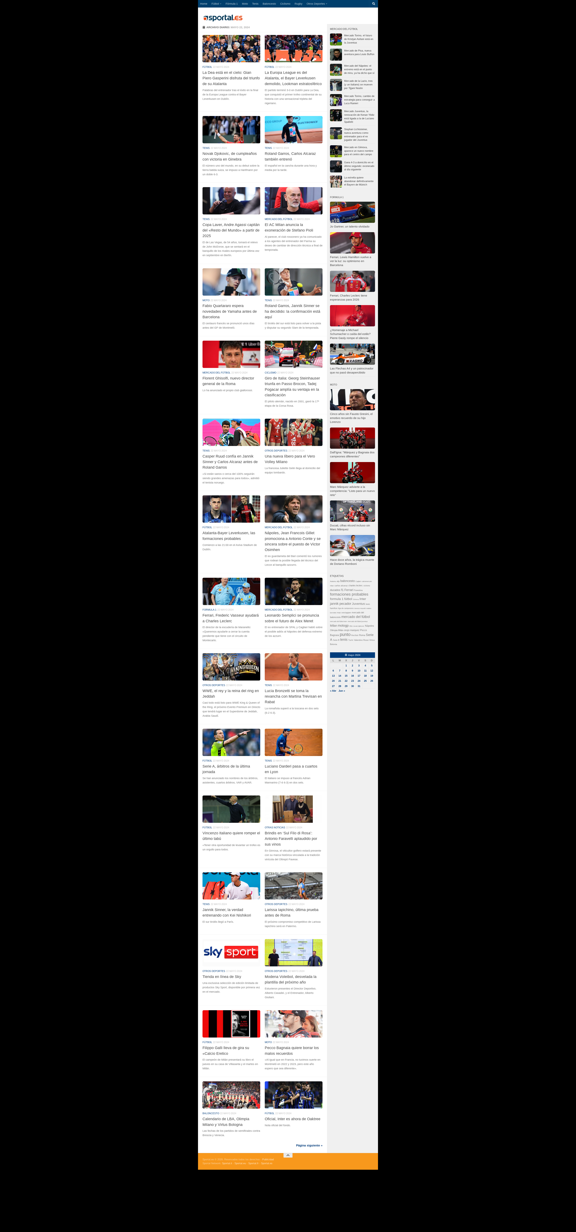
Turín (350, 640)
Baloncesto (269, 3)
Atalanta (333, 581)
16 (352, 675)
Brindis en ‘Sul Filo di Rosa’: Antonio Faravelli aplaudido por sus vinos (291, 838)
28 (339, 686)
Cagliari (358, 581)
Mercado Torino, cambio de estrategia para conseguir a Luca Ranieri (359, 100)
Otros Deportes (316, 3)
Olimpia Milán (336, 630)
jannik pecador (340, 603)
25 (365, 680)
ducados (335, 590)
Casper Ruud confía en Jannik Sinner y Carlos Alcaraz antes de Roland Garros (230, 462)
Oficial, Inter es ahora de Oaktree (292, 1119)
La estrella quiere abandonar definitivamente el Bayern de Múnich (359, 181)
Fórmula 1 (232, 3)
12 (371, 670)
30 (352, 686)
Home (203, 3)
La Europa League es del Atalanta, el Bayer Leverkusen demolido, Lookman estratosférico (293, 78)
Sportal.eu (240, 1163)
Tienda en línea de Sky (221, 976)
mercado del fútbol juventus (358, 621)
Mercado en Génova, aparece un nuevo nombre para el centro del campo (358, 151)
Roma (362, 635)
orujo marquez (351, 630)
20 (333, 680)
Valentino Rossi (361, 640)
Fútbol (215, 3)
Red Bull (354, 635)
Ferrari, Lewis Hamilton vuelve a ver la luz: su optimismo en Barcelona (350, 261)
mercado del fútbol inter (338, 621)
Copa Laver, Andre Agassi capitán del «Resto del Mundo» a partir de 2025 (231, 230)
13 (333, 675)
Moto (245, 3)
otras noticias (275, 827)
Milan (333, 625)
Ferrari (348, 590)
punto (345, 634)
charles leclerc (355, 585)
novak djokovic (358, 626)
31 (359, 686)
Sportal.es (266, 1163)
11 (365, 670)
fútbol (348, 599)
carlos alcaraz (341, 585)
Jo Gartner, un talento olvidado (349, 226)
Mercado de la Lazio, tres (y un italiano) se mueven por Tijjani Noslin (358, 84)
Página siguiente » (309, 1145)
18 (365, 675)
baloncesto (210, 1113)
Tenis (255, 3)
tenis (344, 640)
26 (371, 680)
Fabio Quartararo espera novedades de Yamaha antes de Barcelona (229, 311)
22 (346, 680)
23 (352, 680)
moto (206, 300)
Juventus (358, 603)
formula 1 (337, 599)
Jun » (342, 690)
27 (333, 686)
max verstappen (344, 613)
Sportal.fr (253, 1163)
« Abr (333, 690)
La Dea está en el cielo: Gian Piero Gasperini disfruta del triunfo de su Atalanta (231, 78)
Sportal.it (227, 1163)
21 (339, 680)
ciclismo (366, 586)
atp (338, 581)
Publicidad (268, 1159)
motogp (343, 625)
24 (359, 680)
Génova (356, 599)
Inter (363, 599)
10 (359, 670)
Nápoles (369, 625)
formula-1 (209, 609)
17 (359, 675)
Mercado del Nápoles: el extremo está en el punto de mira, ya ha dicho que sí (359, 69)
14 (339, 675)
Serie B (336, 640)
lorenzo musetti (360, 608)
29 (346, 686)
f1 (342, 590)
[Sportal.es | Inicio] (222, 18)
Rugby (298, 3)
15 (346, 675)
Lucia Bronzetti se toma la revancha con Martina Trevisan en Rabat (293, 696)
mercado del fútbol (279, 219)
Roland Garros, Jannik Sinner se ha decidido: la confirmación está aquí (292, 311)
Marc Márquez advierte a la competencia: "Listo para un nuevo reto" (352, 490)
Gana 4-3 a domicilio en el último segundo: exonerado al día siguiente (359, 166)
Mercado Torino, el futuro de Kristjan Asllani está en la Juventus (358, 39)
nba (350, 626)
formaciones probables (349, 594)
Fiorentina (358, 590)
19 (371, 675)
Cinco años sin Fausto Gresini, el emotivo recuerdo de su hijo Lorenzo (351, 417)
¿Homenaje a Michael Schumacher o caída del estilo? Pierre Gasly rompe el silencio (350, 334)
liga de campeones (346, 608)
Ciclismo (285, 3)
